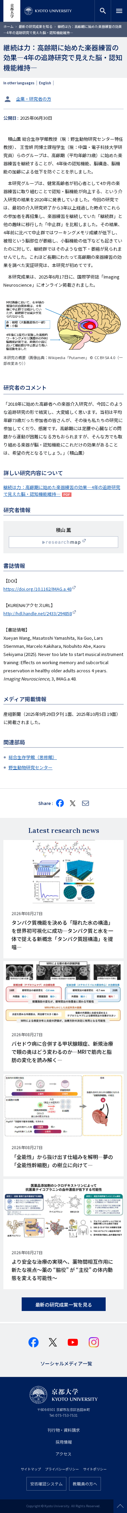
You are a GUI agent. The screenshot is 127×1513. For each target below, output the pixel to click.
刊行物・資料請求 (63, 1430)
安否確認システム (46, 1483)
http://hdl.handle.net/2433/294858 (37, 613)
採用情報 (64, 1442)
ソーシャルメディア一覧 (66, 1363)
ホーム (8, 26)
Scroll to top (120, 1506)
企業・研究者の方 (33, 99)
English (45, 83)
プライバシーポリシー (62, 1469)
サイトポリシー (95, 1469)
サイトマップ (31, 1469)
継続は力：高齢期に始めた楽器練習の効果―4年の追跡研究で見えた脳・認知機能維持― (61, 490)
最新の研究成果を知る (35, 26)
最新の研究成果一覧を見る (63, 1304)
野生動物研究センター (30, 767)
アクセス (63, 1454)
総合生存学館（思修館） (32, 757)
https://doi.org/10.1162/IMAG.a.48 (37, 589)
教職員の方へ (85, 1483)
